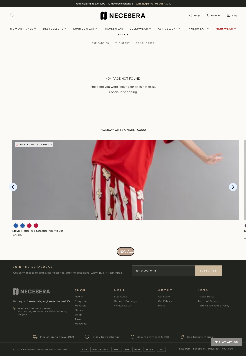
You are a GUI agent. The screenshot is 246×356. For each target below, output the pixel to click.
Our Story (164, 296)
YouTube (227, 348)
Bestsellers (53, 28)
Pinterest (213, 348)
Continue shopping (123, 92)
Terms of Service (208, 301)
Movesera (80, 305)
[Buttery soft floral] (29, 225)
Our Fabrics (100, 43)
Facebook (199, 348)
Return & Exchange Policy (213, 305)
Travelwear (113, 28)
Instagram (184, 348)
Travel (78, 319)
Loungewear (84, 28)
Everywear (81, 301)
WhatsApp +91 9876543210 (153, 3)
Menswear (225, 28)
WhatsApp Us (122, 305)
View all (125, 251)
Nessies (79, 310)
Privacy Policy (206, 296)
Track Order (145, 43)
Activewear (168, 28)
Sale (122, 34)
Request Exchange (125, 301)
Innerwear (197, 28)
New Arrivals (22, 28)
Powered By (51, 349)
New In (79, 296)
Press (161, 305)
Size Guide (120, 296)
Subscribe (208, 270)
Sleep (78, 314)
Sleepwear (139, 28)
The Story (122, 43)
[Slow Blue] (15, 225)
